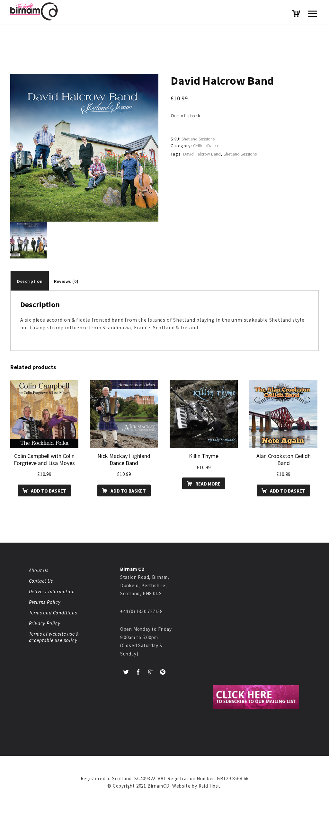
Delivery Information (52, 591)
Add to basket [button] (48, 491)
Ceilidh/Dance (206, 145)
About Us (39, 570)
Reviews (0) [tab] (66, 281)
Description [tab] (29, 281)
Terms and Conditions (53, 613)
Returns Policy (45, 602)
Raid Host (209, 786)
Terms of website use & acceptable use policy (54, 637)
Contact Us (41, 581)
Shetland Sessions (240, 154)
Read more (207, 484)
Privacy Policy (44, 623)
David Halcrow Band (202, 154)
